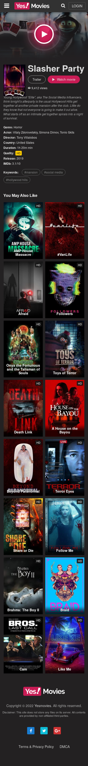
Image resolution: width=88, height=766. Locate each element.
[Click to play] (44, 34)
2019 (20, 158)
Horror (18, 127)
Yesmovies (42, 705)
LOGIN (77, 5)
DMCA (65, 746)
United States (25, 142)
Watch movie (65, 79)
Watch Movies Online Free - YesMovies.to (32, 6)
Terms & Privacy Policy (36, 746)
